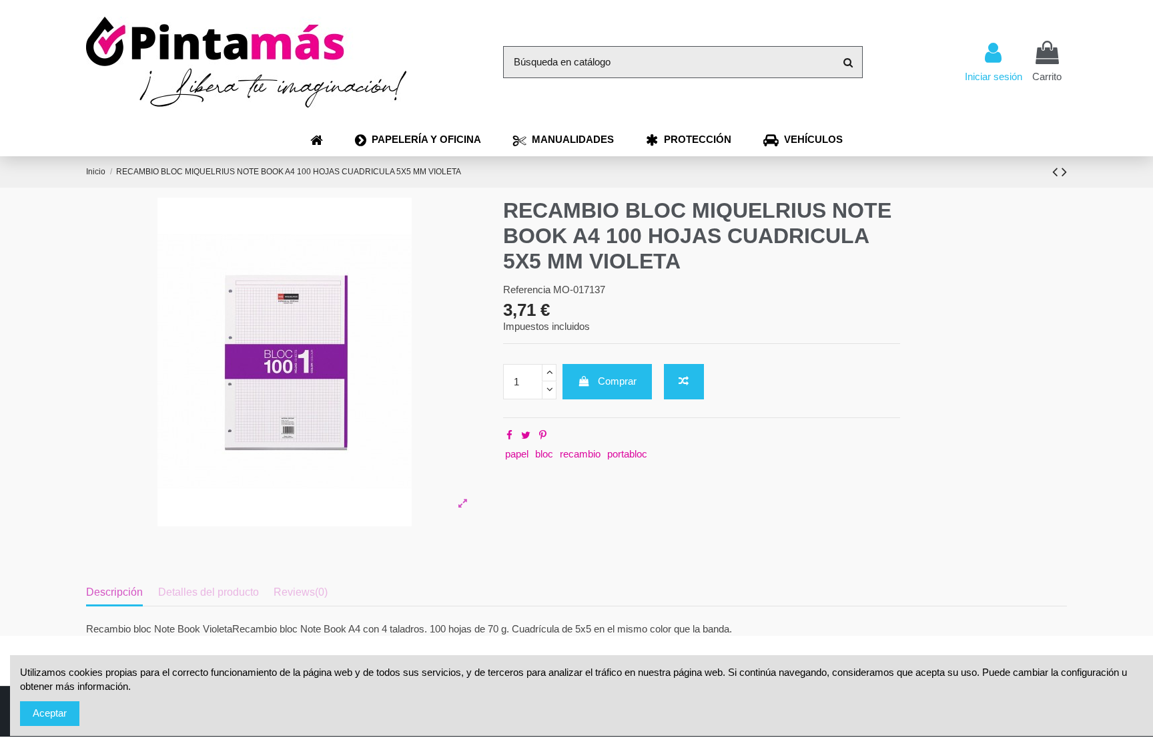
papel (516, 453)
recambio (580, 453)
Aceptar (50, 713)
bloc (544, 453)
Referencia (526, 289)
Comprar (617, 381)
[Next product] (1064, 172)
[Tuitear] (525, 435)
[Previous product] (1057, 172)
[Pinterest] (542, 435)
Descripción (114, 592)
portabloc (627, 453)
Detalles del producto (208, 592)
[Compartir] (509, 435)
